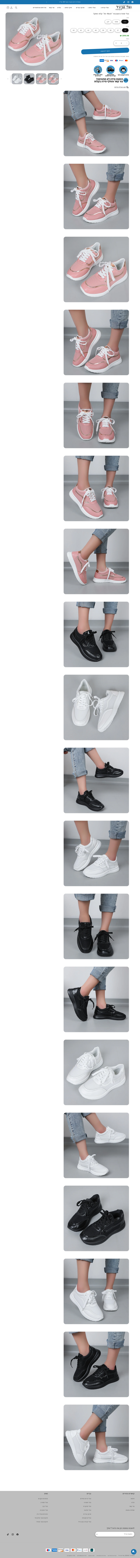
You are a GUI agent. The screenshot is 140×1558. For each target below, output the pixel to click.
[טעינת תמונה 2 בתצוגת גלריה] (41, 78)
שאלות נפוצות (130, 1510)
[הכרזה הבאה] (46, 2)
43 (74, 30)
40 (96, 30)
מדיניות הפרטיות (101, 1555)
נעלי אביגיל (121, 1555)
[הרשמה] (97, 1534)
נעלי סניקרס (87, 1506)
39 (103, 30)
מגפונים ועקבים (43, 1498)
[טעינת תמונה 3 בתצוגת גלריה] (29, 78)
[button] (105, 7)
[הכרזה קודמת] (93, 2)
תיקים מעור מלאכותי (41, 1518)
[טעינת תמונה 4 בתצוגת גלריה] (17, 78)
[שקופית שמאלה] (61, 78)
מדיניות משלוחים (81, 1555)
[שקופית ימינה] (7, 78)
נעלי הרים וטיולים (85, 1498)
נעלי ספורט (87, 1502)
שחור (116, 22)
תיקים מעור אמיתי (42, 1522)
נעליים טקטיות (86, 1518)
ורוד (125, 22)
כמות (127, 39)
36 (125, 30)
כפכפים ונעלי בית (42, 1514)
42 (81, 30)
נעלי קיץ (45, 1506)
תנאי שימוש (91, 1555)
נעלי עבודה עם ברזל (84, 1522)
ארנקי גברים (87, 1514)
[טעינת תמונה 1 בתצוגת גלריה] (53, 78)
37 (118, 30)
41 (88, 30)
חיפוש (133, 1498)
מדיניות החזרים (112, 1555)
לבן (108, 22)
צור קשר (132, 1506)
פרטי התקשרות (71, 1555)
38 (111, 30)
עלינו (133, 1502)
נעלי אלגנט (87, 1510)
